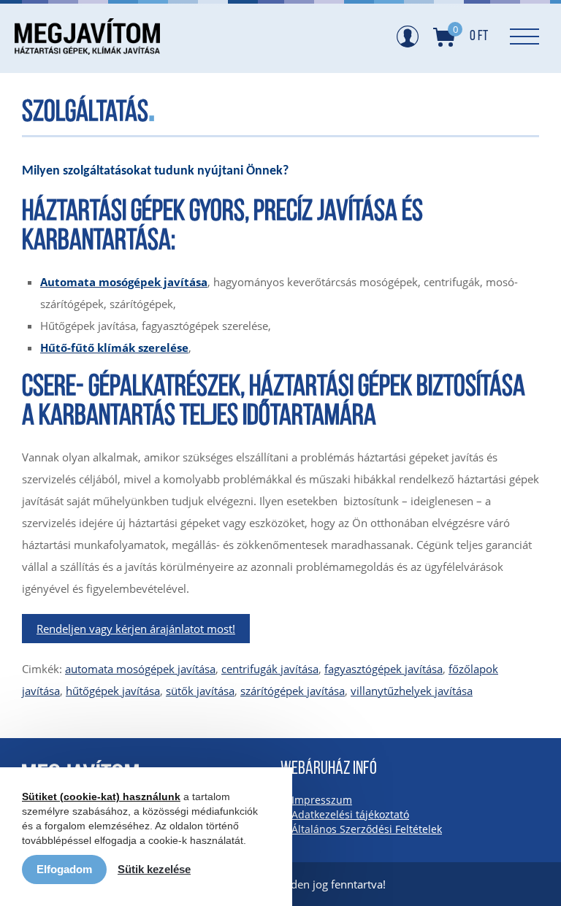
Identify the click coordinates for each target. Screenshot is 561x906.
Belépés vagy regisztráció (408, 36)
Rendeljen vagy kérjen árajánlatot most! (136, 628)
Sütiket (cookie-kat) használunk (101, 796)
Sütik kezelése (154, 869)
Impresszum (321, 800)
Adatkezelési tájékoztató (350, 814)
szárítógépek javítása (292, 690)
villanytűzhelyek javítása (412, 690)
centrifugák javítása (269, 668)
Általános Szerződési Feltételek (366, 829)
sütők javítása (200, 690)
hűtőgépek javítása (113, 690)
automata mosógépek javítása (140, 668)
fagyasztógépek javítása (383, 668)
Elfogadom (64, 869)
